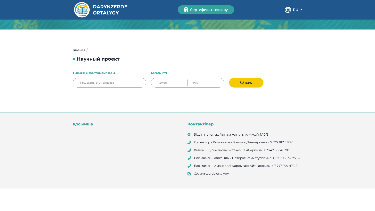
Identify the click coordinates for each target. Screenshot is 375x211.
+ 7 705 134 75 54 (287, 158)
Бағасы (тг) (159, 73)
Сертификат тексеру (209, 10)
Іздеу (248, 82)
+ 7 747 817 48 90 (281, 142)
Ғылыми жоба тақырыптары (94, 73)
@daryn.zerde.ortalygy (211, 173)
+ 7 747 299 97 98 (284, 166)
